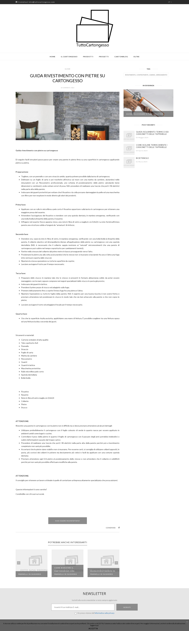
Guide (67, 69)
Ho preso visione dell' (95, 613)
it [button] (169, 2)
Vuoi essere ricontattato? (67, 521)
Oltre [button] (136, 57)
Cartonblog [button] (121, 57)
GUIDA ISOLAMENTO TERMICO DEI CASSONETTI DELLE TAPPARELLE (152, 133)
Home (52, 57)
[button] (118, 528)
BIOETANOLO (142, 158)
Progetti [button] (104, 57)
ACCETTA (93, 628)
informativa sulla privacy (104, 613)
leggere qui (94, 625)
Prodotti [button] (88, 57)
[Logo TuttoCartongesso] (94, 28)
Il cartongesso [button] (69, 57)
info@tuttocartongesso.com (42, 2)
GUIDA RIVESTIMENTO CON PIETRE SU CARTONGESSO (67, 78)
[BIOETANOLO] (129, 162)
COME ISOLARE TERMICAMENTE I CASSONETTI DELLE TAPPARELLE (151, 146)
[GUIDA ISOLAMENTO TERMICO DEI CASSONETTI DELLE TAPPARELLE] (129, 136)
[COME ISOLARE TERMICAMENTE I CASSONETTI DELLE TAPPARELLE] (129, 149)
